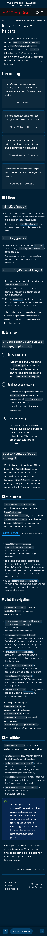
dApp (3, 20)
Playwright (9, 20)
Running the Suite (35, 885)
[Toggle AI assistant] (5, 931)
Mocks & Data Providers (11, 885)
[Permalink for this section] (22, 73)
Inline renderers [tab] (32, 532)
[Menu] (42, 12)
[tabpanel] (23, 565)
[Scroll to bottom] (42, 931)
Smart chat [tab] (11, 532)
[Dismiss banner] (44, 4)
